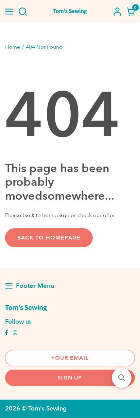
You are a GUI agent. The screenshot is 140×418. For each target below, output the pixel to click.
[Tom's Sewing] (70, 11)
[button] (122, 378)
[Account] (117, 11)
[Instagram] (15, 333)
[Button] (23, 11)
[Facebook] (6, 333)
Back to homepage (49, 238)
